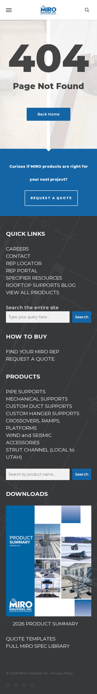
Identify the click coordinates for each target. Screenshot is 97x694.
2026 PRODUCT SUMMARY (45, 624)
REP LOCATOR (24, 263)
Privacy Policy (62, 673)
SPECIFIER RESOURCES (34, 278)
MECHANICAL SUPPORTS (37, 399)
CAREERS (17, 249)
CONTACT (18, 256)
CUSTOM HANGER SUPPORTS (42, 413)
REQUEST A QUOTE (51, 198)
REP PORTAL (22, 271)
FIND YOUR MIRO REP (32, 352)
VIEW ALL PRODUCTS (32, 292)
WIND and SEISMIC (29, 435)
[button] (9, 9)
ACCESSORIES (23, 443)
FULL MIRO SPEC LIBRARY (38, 646)
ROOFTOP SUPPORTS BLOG (41, 285)
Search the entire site (32, 308)
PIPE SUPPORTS (26, 392)
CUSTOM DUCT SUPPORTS (39, 406)
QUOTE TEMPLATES (31, 639)
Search (81, 317)
